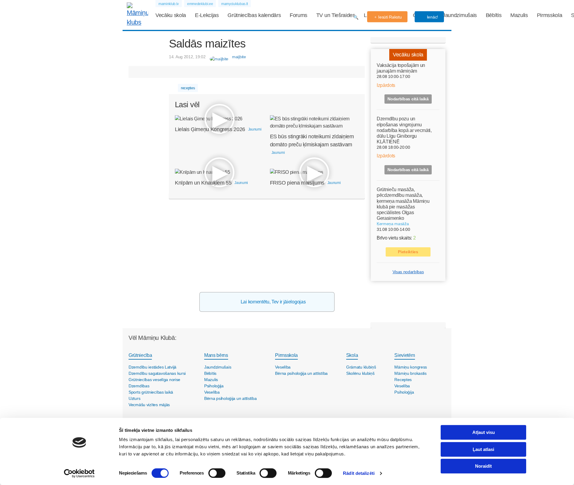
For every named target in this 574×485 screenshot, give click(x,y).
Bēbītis (494, 15)
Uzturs (134, 398)
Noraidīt (483, 466)
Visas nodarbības (408, 271)
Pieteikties (408, 251)
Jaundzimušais (459, 15)
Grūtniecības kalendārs (254, 15)
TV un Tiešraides (335, 15)
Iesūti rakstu (390, 17)
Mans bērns (216, 355)
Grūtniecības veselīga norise (154, 379)
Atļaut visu (483, 432)
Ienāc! (432, 17)
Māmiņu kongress (410, 367)
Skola (352, 355)
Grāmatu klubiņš (361, 367)
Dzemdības (139, 385)
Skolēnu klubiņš (360, 373)
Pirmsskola (549, 15)
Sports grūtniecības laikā (151, 392)
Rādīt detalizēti (359, 473)
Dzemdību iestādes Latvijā (152, 367)
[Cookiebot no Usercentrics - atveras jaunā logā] (79, 473)
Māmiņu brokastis (410, 373)
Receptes (403, 379)
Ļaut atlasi (483, 449)
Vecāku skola (170, 15)
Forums (298, 15)
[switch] (216, 473)
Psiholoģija (214, 385)
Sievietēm (404, 355)
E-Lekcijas (207, 15)
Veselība (212, 392)
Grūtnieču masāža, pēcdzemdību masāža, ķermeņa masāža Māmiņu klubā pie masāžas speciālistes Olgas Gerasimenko (403, 204)
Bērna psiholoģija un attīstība (230, 398)
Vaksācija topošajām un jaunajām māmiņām (401, 68)
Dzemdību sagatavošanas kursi (157, 373)
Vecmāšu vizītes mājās (149, 404)
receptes (188, 88)
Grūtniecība (140, 355)
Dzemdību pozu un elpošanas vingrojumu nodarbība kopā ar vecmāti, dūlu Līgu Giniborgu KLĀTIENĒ (404, 130)
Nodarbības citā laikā (407, 98)
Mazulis (519, 15)
